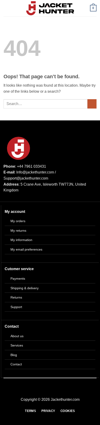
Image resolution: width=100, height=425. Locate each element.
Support (16, 307)
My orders (17, 221)
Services (16, 345)
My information (21, 240)
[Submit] (92, 103)
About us (16, 336)
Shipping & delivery (24, 288)
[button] (6, 8)
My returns (18, 230)
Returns (16, 297)
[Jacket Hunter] (50, 8)
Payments (17, 278)
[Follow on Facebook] (47, 391)
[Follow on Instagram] (53, 391)
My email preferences (26, 249)
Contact (16, 364)
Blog (13, 355)
